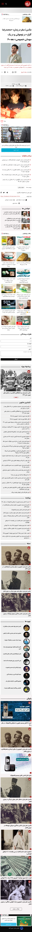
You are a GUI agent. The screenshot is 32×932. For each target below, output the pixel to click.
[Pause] (3, 141)
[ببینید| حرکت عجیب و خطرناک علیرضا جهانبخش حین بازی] (26, 641)
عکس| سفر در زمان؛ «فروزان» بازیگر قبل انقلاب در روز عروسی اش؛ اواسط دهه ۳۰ (15, 161)
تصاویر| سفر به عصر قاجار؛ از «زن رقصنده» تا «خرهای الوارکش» (17, 521)
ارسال (16, 359)
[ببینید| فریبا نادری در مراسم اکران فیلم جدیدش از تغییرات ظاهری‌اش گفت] (26, 676)
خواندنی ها (26, 208)
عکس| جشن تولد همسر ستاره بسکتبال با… (11, 626)
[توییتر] (4, 193)
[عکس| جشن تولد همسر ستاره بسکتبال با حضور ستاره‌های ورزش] (26, 628)
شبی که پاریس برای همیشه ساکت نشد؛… (11, 661)
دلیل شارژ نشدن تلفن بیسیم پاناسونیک (20, 510)
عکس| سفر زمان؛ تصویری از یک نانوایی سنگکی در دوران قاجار (16, 529)
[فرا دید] (28, 4)
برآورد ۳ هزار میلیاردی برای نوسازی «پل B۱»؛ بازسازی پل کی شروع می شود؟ (15, 447)
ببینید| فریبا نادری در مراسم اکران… (13, 674)
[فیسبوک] (1, 193)
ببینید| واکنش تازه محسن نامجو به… (13, 667)
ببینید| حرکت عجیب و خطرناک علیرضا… (12, 640)
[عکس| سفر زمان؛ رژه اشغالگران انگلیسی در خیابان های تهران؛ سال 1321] (26, 220)
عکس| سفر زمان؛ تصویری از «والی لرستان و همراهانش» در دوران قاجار (15, 506)
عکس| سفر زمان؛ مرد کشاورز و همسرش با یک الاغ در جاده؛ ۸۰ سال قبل (15, 537)
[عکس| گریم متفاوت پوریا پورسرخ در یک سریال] (26, 648)
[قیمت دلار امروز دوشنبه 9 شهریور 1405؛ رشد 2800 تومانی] (16, 866)
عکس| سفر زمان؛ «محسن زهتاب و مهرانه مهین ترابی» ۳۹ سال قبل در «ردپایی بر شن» (16, 423)
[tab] (17, 397)
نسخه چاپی (15, 203)
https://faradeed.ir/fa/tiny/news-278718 (10, 196)
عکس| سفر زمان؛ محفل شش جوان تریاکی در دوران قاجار (16, 513)
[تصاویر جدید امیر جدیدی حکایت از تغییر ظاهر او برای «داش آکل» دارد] (26, 635)
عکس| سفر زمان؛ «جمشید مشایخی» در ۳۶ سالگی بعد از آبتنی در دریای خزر (16, 407)
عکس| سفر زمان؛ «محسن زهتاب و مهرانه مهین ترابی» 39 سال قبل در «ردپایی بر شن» (13, 226)
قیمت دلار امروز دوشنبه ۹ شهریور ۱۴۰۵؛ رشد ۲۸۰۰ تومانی (16, 525)
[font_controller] (7, 72)
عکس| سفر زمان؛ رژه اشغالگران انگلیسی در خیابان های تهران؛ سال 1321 (13, 220)
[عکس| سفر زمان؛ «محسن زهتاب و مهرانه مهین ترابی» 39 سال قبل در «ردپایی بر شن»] (26, 226)
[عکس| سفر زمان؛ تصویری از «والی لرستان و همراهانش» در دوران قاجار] (16, 555)
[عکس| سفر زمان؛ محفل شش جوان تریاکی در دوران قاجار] (16, 580)
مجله (28, 543)
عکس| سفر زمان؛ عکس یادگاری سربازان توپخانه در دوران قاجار (16, 516)
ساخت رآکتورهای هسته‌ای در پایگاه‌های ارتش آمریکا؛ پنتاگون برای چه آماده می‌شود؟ (17, 452)
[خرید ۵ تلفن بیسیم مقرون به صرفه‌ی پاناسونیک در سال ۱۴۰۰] (16, 711)
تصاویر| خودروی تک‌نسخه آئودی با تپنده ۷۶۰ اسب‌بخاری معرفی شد (16, 437)
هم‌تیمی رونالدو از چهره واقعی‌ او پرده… (12, 688)
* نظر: (30, 349)
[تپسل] (2, 125)
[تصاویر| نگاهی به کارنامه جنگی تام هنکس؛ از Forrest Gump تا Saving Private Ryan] (26, 683)
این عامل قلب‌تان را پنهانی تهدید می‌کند (20, 492)
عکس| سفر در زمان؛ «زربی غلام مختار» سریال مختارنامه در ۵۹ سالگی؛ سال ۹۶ (15, 176)
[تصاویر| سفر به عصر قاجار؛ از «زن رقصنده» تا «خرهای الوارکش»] (16, 840)
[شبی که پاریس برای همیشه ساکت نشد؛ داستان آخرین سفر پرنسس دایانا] (26, 662)
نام (30, 338)
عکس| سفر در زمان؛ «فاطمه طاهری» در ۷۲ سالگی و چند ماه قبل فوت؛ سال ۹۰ (15, 171)
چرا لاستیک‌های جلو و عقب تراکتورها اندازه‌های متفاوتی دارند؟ (16, 432)
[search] (6, 4)
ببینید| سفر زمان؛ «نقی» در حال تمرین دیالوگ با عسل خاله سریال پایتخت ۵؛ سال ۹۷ (16, 442)
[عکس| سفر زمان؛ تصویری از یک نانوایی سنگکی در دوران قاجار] (16, 890)
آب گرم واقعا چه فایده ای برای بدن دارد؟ (20, 475)
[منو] (2, 4)
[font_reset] (4, 72)
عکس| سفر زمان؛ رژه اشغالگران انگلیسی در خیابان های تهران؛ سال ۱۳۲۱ (16, 412)
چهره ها (27, 621)
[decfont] (2, 72)
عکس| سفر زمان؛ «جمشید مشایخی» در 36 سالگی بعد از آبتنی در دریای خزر (12, 213)
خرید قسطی (8, 924)
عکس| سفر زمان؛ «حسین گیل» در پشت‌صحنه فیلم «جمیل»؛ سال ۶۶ (15, 456)
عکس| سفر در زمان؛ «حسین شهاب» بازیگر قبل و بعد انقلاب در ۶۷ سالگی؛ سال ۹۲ (15, 166)
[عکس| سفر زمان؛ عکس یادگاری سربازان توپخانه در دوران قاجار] (16, 602)
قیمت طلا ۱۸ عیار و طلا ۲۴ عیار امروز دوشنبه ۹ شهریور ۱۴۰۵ (16, 533)
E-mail (29, 344)
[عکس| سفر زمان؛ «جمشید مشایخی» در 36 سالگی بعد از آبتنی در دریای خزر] (26, 214)
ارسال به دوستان (9, 200)
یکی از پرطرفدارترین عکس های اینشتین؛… (11, 654)
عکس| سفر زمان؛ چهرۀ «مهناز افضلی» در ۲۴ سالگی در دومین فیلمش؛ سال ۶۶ (15, 483)
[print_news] (13, 72)
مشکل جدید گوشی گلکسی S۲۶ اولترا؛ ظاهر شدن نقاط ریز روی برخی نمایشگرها (16, 488)
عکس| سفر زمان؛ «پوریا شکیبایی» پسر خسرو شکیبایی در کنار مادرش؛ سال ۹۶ (15, 466)
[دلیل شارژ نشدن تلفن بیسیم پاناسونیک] (16, 763)
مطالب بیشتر (16, 909)
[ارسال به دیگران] (15, 72)
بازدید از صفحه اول (20, 200)
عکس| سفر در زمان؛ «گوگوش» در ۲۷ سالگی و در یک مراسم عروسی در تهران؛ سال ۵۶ (16, 180)
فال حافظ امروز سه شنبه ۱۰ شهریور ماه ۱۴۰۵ (19, 419)
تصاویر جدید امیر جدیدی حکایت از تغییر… (11, 633)
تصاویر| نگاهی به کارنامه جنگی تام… (13, 681)
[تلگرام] (7, 193)
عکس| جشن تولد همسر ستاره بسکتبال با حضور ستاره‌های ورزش (16, 471)
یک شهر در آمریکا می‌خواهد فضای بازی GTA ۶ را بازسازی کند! (16, 461)
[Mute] (5, 141)
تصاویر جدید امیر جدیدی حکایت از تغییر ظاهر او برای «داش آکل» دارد (15, 479)
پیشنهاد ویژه (25, 366)
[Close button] (31, 915)
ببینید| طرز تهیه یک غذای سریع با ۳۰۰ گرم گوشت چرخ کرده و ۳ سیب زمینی (15, 428)
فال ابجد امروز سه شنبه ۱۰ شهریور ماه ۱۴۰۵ (19, 416)
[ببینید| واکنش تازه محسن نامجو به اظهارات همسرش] (26, 669)
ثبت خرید (16, 150)
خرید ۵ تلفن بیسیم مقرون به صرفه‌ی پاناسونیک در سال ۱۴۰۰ (15, 502)
